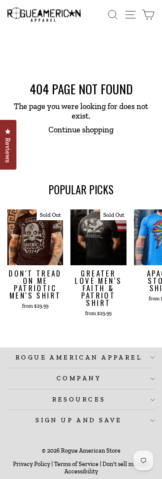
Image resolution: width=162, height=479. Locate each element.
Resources (79, 399)
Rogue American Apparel (79, 357)
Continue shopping (81, 130)
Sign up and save (78, 420)
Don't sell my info (125, 464)
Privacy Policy (31, 464)
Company (79, 378)
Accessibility (81, 471)
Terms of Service (76, 464)
